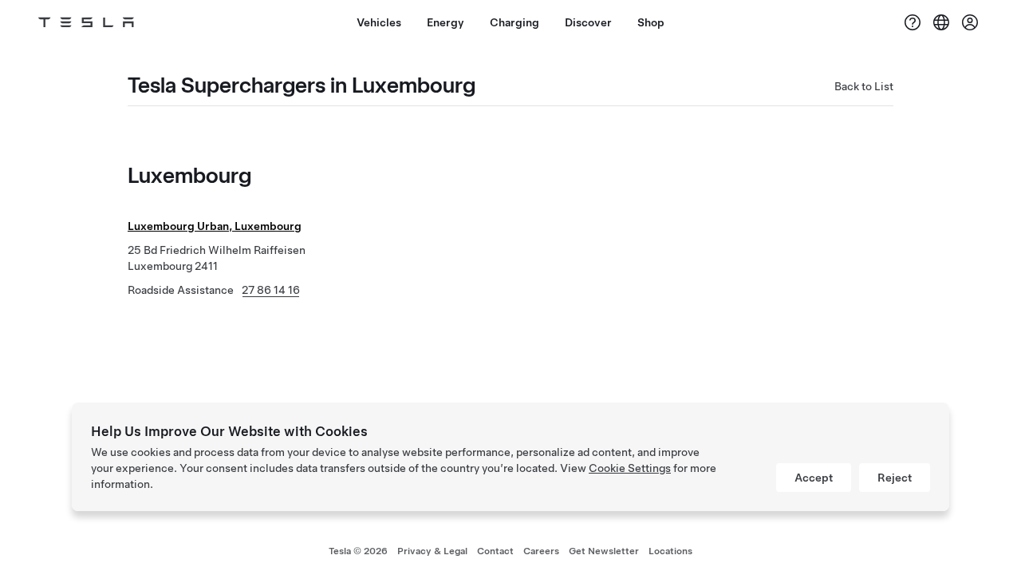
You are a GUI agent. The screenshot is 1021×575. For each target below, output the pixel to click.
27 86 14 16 (271, 290)
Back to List (863, 86)
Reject (894, 477)
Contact (495, 551)
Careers (541, 551)
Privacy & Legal (432, 551)
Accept (813, 477)
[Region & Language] (941, 22)
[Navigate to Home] (86, 22)
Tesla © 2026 (358, 551)
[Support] (912, 22)
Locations (670, 551)
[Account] (970, 22)
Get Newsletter (604, 551)
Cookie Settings (630, 468)
